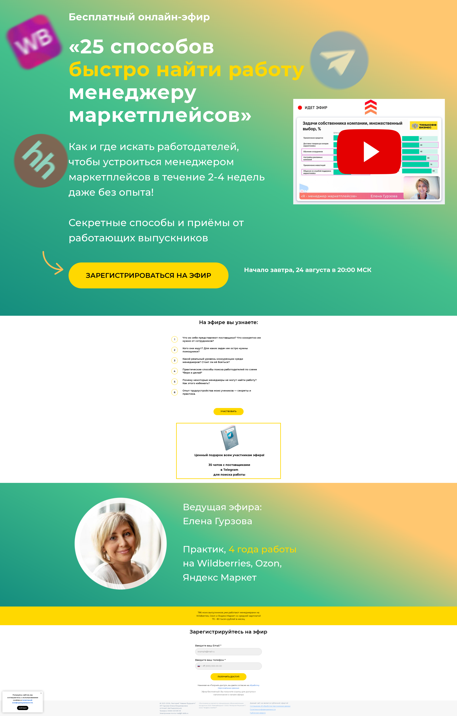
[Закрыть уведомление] (41, 693)
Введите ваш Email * (208, 645)
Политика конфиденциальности (263, 709)
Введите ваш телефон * (210, 660)
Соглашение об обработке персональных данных (270, 706)
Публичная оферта (258, 713)
